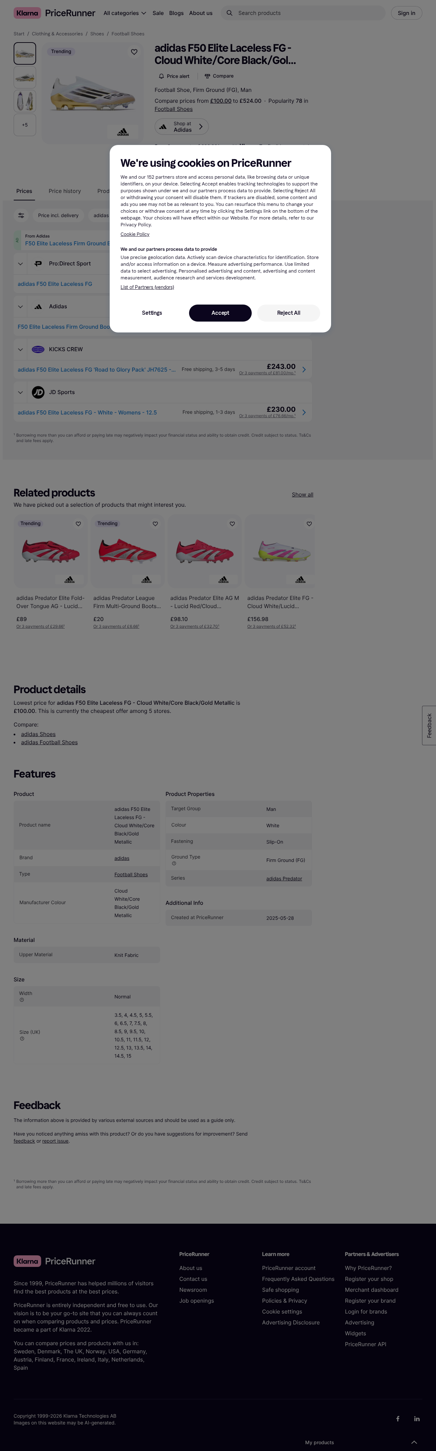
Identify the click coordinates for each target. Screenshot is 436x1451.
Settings (152, 313)
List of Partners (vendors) (147, 287)
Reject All (288, 313)
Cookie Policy (135, 234)
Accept (220, 313)
